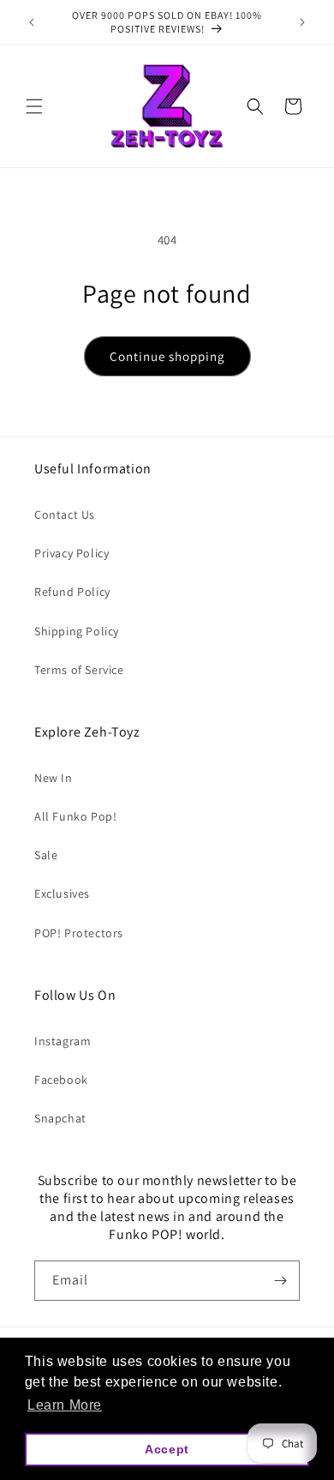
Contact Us (64, 514)
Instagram (62, 1041)
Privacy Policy (71, 553)
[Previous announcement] (32, 22)
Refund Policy (72, 591)
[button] (34, 106)
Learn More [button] (64, 1405)
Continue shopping (167, 356)
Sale (45, 855)
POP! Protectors (78, 933)
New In (53, 777)
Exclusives (62, 893)
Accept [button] (167, 1449)
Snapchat (60, 1118)
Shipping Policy (76, 631)
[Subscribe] (280, 1280)
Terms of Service (79, 669)
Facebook (61, 1079)
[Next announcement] (302, 22)
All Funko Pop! (75, 816)
